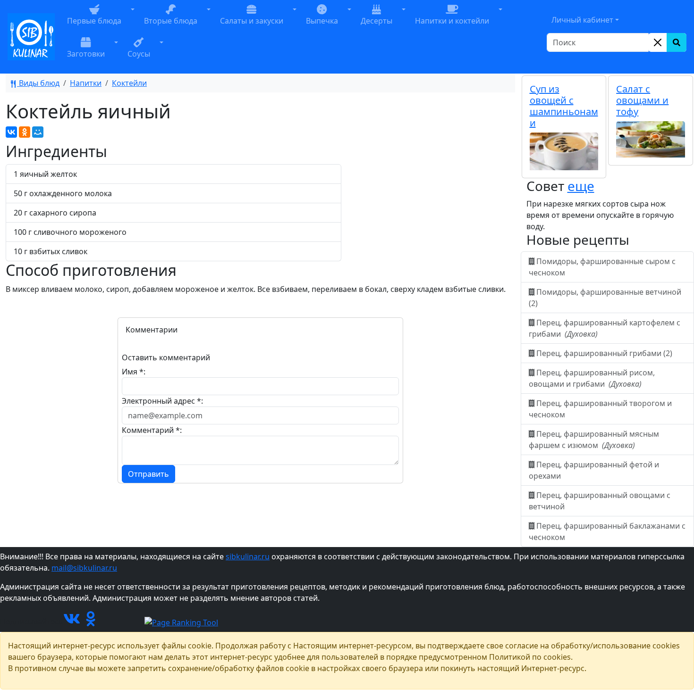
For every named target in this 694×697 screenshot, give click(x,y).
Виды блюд (38, 83)
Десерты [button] (376, 21)
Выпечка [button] (322, 21)
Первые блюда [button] (94, 21)
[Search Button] (676, 42)
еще (580, 186)
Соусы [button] (138, 54)
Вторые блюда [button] (170, 21)
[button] (132, 20)
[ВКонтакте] (11, 132)
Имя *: (133, 371)
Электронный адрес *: (162, 401)
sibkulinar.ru (248, 556)
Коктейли (129, 83)
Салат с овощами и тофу (642, 100)
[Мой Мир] (37, 132)
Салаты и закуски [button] (251, 21)
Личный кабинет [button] (582, 20)
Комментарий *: (152, 430)
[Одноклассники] (24, 132)
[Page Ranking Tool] (181, 621)
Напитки (86, 83)
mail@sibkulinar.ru (84, 568)
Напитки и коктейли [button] (452, 21)
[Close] (657, 42)
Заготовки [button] (86, 54)
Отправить (148, 474)
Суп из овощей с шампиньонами (564, 106)
